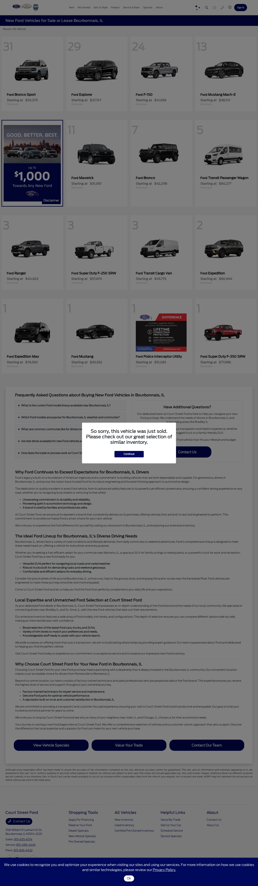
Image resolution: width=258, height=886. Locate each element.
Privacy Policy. (164, 870)
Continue (129, 454)
